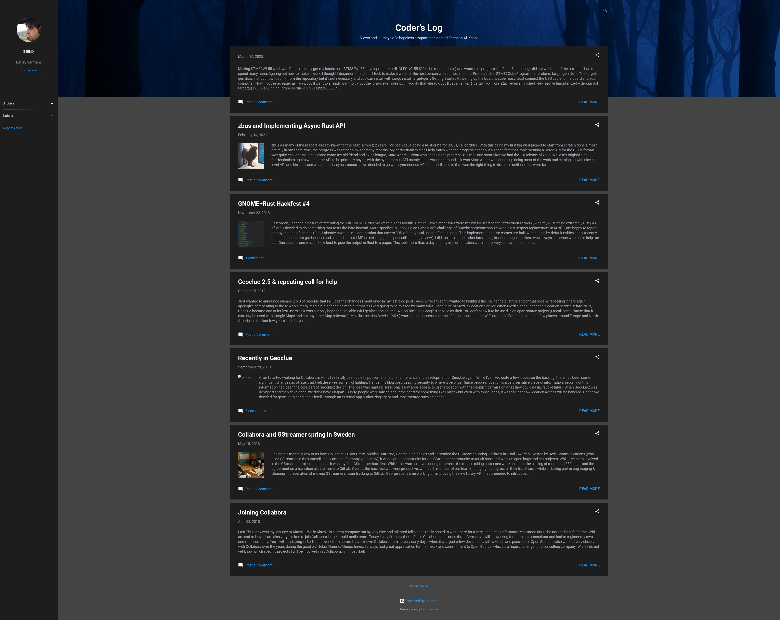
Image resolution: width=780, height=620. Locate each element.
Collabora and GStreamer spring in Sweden (296, 434)
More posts (419, 585)
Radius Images (429, 609)
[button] (597, 56)
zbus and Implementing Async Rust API (291, 125)
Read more (589, 102)
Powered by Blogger (421, 601)
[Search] (605, 11)
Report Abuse (12, 128)
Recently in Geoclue (265, 358)
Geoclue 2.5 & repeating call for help (287, 281)
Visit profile (29, 70)
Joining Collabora (262, 512)
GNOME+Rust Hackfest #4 (274, 203)
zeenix (28, 52)
